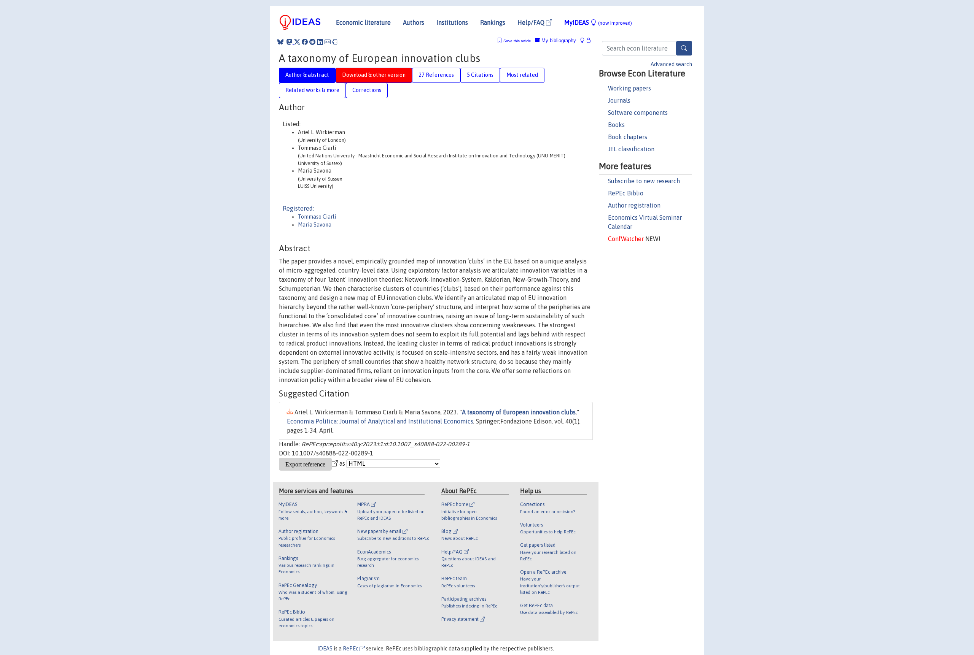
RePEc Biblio (625, 193)
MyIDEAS (598, 22)
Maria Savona (314, 225)
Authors (413, 22)
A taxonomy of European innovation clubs (519, 412)
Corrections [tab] (366, 90)
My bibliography (558, 40)
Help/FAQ (531, 22)
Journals (619, 100)
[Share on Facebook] (305, 41)
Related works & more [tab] (312, 90)
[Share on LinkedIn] (320, 41)
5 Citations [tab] (480, 75)
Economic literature (363, 22)
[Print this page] (335, 41)
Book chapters (627, 136)
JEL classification (631, 149)
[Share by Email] (328, 41)
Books (616, 124)
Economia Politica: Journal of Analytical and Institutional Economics (380, 421)
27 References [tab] (436, 75)
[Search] (684, 48)
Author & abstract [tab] (307, 75)
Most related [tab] (522, 75)
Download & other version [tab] (374, 75)
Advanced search (671, 64)
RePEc (351, 648)
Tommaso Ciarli (317, 217)
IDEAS (325, 648)
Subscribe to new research (644, 181)
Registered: (298, 208)
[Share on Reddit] (312, 41)
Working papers (629, 88)
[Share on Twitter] (297, 41)
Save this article (517, 41)
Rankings (492, 22)
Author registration (634, 205)
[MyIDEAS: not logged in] (584, 40)
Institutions (452, 22)
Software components (638, 112)
